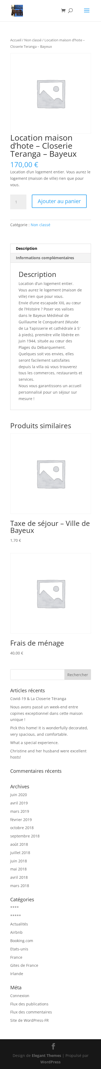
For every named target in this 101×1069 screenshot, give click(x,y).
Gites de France (24, 965)
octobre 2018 (22, 827)
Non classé (32, 40)
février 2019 (21, 819)
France (16, 957)
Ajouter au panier (59, 201)
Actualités (19, 924)
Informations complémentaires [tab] (45, 257)
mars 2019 (19, 811)
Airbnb (16, 932)
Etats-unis (19, 948)
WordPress (50, 1061)
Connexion (19, 995)
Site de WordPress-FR (29, 1020)
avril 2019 (19, 803)
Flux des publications (29, 1003)
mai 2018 (18, 869)
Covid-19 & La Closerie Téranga (38, 698)
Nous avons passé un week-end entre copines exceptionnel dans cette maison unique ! (46, 713)
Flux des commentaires (31, 1012)
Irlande (16, 973)
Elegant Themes (46, 1055)
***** (15, 915)
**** (14, 907)
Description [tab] (26, 248)
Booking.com (21, 940)
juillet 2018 (20, 852)
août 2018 (19, 844)
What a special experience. (34, 742)
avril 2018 (19, 877)
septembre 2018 (25, 836)
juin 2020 (18, 794)
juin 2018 (18, 860)
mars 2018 (19, 885)
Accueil (15, 40)
